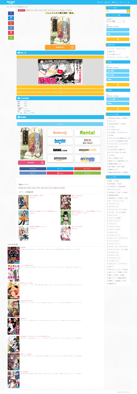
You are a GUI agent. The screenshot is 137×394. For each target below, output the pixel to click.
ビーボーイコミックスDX (114, 229)
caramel (117, 180)
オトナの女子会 (112, 132)
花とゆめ (126, 269)
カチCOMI (111, 135)
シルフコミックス (112, 223)
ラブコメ (121, 57)
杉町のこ (26, 102)
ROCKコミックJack (123, 198)
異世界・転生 (30, 10)
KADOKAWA (27, 111)
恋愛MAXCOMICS (122, 277)
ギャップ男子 (44, 10)
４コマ (121, 2)
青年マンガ (114, 2)
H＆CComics (111, 192)
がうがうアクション (123, 132)
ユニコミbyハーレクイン (114, 260)
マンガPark (125, 249)
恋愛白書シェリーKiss (121, 280)
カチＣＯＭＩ (111, 212)
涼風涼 (25, 106)
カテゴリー (109, 19)
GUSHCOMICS (122, 186)
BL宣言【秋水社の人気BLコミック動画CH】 (118, 118)
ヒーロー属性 (111, 99)
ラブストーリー (112, 57)
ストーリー (111, 29)
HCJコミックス (112, 121)
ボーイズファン (124, 246)
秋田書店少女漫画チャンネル (115, 163)
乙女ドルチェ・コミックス (114, 269)
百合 (37, 10)
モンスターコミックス (113, 252)
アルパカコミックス (113, 209)
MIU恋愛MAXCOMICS (113, 195)
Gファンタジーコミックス (114, 189)
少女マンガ (107, 2)
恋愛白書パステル (112, 283)
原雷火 (25, 104)
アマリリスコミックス (113, 206)
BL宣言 (110, 180)
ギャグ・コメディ (122, 48)
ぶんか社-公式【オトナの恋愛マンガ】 (117, 149)
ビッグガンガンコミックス (114, 235)
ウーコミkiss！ (124, 209)
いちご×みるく (112, 126)
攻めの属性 (111, 70)
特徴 (109, 34)
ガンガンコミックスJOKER (115, 218)
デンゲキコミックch (54, 10)
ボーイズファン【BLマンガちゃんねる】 (117, 152)
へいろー (26, 108)
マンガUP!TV (111, 155)
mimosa (124, 123)
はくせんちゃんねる (113, 146)
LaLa (119, 192)
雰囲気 (109, 79)
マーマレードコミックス (114, 249)
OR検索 (109, 26)
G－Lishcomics (112, 186)
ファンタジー (111, 48)
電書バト (123, 275)
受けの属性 (111, 75)
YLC (110, 200)
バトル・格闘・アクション (114, 54)
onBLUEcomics (112, 198)
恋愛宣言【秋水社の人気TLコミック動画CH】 (118, 172)
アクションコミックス (119, 200)
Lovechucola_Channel (114, 123)
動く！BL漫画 (112, 166)
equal (120, 183)
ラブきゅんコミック (113, 263)
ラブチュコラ (124, 263)
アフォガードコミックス (114, 203)
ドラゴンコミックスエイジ (114, 226)
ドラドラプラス (124, 143)
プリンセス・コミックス (114, 243)
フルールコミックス (113, 246)
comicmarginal (112, 183)
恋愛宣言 (111, 280)
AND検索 (116, 26)
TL (125, 2)
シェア (11, 14)
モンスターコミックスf (114, 255)
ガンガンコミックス (113, 215)
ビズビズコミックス (113, 232)
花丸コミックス (112, 272)
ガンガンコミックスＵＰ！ (114, 220)
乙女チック (111, 266)
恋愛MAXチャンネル (113, 169)
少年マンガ (100, 2)
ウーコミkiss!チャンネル (114, 129)
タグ (107, 24)
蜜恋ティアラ (111, 277)
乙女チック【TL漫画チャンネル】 (116, 158)
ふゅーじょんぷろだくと (114, 240)
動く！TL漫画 (121, 166)
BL (128, 2)
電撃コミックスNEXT (67, 10)
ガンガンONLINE (122, 212)
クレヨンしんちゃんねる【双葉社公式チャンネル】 (120, 138)
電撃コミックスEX (123, 272)
